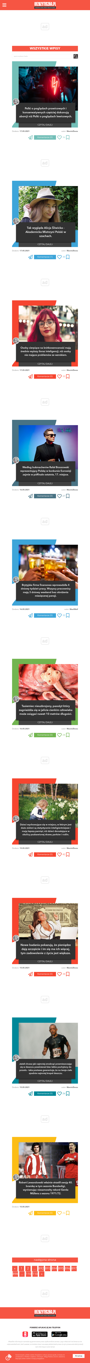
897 (74, 1268)
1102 (35, 1274)
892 (41, 1268)
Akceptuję (78, 1356)
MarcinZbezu (72, 131)
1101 (28, 1274)
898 (15, 1274)
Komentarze (45, 137)
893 (47, 1268)
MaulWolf (74, 609)
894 (54, 1268)
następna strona (45, 1259)
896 (67, 1268)
